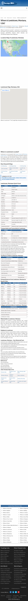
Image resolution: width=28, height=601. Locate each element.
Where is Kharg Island (5, 568)
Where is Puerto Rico (5, 561)
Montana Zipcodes (4, 375)
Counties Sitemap (18, 563)
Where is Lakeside (24, 527)
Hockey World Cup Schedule (20, 583)
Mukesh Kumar (15, 26)
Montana (14, 17)
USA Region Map (13, 166)
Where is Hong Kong (5, 550)
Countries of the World (5, 576)
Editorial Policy (23, 595)
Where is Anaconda (7, 508)
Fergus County (18, 154)
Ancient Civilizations (5, 583)
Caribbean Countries (5, 579)
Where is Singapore (5, 552)
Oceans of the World (5, 570)
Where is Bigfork (6, 510)
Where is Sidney (23, 540)
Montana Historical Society (6, 368)
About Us (3, 595)
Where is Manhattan (7, 533)
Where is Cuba (4, 559)
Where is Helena (23, 523)
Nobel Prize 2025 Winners (19, 556)
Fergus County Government (7, 363)
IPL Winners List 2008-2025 (20, 579)
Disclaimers (8, 597)
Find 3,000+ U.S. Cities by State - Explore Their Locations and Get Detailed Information (14, 178)
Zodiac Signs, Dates (18, 561)
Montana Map (3, 372)
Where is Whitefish (7, 542)
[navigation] (1, 8)
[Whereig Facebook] (11, 592)
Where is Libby (23, 529)
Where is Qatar (4, 554)
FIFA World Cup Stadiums (19, 576)
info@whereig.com (16, 588)
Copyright (15, 597)
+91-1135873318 (5, 588)
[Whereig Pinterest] (19, 592)
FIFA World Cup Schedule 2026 (20, 568)
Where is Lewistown (7, 529)
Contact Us (9, 595)
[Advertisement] (14, 71)
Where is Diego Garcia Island (7, 563)
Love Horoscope (17, 557)
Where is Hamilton (24, 521)
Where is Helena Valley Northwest (10, 525)
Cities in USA (9, 17)
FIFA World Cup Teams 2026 (20, 574)
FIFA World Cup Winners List (20, 570)
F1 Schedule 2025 (18, 581)
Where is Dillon (6, 516)
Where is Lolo (23, 531)
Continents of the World (6, 577)
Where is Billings (23, 510)
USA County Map (4, 168)
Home (2, 17)
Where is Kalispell (7, 527)
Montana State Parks (5, 366)
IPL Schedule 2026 (18, 577)
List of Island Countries (5, 581)
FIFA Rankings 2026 (18, 572)
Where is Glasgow (24, 519)
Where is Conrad (6, 514)
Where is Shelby (6, 540)
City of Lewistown (4, 362)
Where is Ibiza (4, 557)
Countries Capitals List (5, 574)
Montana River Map (21, 378)
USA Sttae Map (4, 166)
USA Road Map (23, 166)
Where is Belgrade (24, 508)
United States (4, 155)
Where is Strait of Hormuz (19, 554)
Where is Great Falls (7, 521)
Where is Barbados (5, 556)
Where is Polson (23, 537)
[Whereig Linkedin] (13, 592)
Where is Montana (21, 375)
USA (5, 17)
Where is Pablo (6, 537)
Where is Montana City (8, 535)
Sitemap (20, 597)
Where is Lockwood (7, 531)
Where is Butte (6, 512)
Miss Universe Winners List (20, 552)
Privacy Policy (16, 595)
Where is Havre (6, 523)
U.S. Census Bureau (5, 365)
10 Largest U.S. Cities (18, 550)
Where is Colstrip (24, 512)
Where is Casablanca (18, 559)
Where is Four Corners (8, 519)
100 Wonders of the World (6, 572)
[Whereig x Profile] (16, 592)
